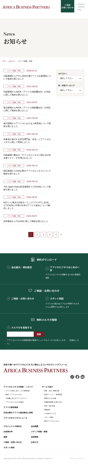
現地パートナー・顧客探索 (53, 394)
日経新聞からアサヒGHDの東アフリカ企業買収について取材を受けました (27, 77)
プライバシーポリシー (77, 458)
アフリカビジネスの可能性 (15, 402)
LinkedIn (83, 377)
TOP (4, 61)
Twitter (72, 377)
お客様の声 (8, 431)
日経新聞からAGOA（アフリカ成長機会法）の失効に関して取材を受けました (26, 93)
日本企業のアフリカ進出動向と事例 (18, 412)
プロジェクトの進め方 (12, 426)
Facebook (77, 377)
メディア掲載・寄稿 (14, 71)
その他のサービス (50, 413)
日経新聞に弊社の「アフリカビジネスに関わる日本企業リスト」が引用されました (27, 156)
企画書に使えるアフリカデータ (16, 398)
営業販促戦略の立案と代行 (53, 402)
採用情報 (34, 436)
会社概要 (34, 426)
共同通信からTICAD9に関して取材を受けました (25, 221)
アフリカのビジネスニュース (15, 417)
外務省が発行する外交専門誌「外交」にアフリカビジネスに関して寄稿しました (27, 140)
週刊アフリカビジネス (51, 421)
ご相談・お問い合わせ (22, 298)
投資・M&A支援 (49, 406)
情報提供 (47, 410)
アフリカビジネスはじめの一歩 (65, 269)
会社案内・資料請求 (21, 267)
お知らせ (11, 61)
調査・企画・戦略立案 (51, 391)
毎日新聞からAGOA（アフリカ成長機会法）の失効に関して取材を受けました (26, 109)
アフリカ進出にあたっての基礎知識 (18, 391)
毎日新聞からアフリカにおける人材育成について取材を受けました (27, 124)
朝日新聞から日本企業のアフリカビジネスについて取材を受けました (27, 172)
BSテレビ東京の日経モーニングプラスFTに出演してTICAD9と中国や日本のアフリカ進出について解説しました (26, 205)
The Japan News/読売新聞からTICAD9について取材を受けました (27, 188)
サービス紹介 (47, 386)
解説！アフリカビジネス (14, 394)
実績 (5, 436)
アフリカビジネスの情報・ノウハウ (18, 386)
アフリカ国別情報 (10, 407)
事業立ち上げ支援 (50, 398)
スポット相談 (57, 298)
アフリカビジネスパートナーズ (26, 7)
